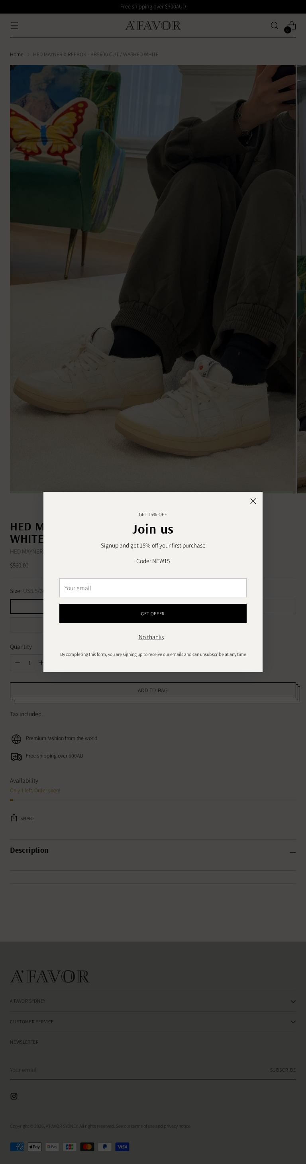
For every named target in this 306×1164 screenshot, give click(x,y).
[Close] (253, 501)
